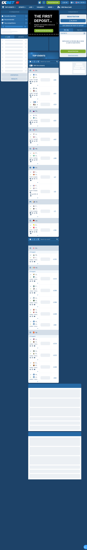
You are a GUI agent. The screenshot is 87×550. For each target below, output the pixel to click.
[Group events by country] (26, 34)
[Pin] (30, 75)
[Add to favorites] (30, 77)
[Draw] (37, 213)
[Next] (26, 26)
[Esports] (56, 65)
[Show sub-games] (37, 85)
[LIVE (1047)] (30, 61)
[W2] (48, 260)
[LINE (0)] (30, 239)
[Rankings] (37, 179)
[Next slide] (57, 23)
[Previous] (21, 26)
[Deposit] (44, 2)
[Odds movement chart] (34, 81)
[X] (41, 260)
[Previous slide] (30, 23)
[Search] (57, 61)
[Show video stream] (30, 122)
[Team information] (31, 83)
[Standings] (37, 81)
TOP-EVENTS (38, 56)
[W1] (34, 260)
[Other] (49, 65)
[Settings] (72, 2)
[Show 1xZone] (30, 81)
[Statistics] (32, 81)
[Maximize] (26, 16)
